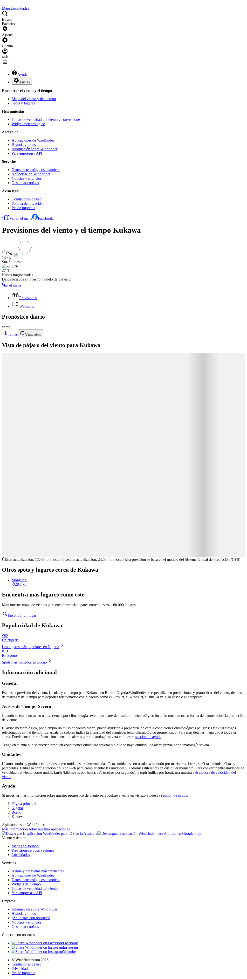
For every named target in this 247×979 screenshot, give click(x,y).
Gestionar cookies (25, 183)
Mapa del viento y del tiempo (34, 99)
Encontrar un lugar (22, 615)
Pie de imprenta (23, 208)
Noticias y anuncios (26, 178)
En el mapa (12, 285)
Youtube (69, 952)
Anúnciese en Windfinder (31, 174)
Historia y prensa (24, 145)
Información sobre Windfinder (34, 149)
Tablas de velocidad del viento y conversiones (46, 119)
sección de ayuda (148, 737)
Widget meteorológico (28, 124)
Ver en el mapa (20, 218)
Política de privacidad (28, 203)
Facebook (45, 218)
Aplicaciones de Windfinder (33, 140)
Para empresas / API (27, 153)
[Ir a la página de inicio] (2, 4)
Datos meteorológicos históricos (36, 170)
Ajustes (24, 82)
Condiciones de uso (26, 199)
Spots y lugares (23, 103)
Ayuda (22, 74)
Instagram (70, 947)
